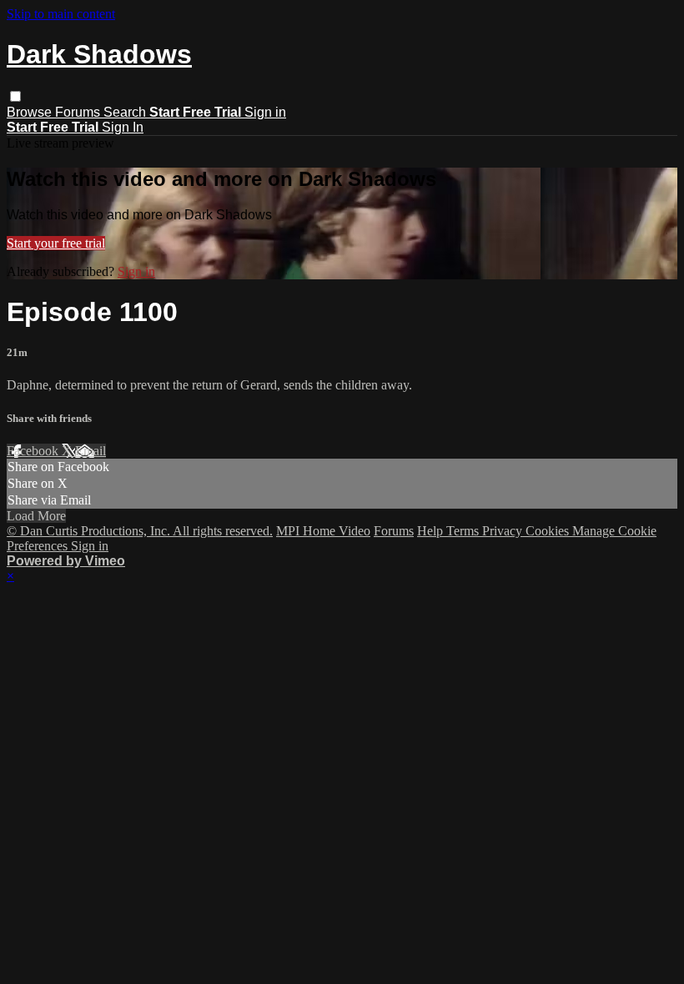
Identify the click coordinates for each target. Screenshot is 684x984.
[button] (15, 96)
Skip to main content (61, 14)
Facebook (34, 451)
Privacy (504, 531)
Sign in (265, 112)
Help (431, 531)
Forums (79, 112)
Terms (464, 531)
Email (90, 451)
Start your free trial (56, 243)
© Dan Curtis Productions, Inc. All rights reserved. (140, 531)
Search (126, 112)
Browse (31, 112)
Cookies (549, 531)
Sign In (122, 127)
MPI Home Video (323, 531)
